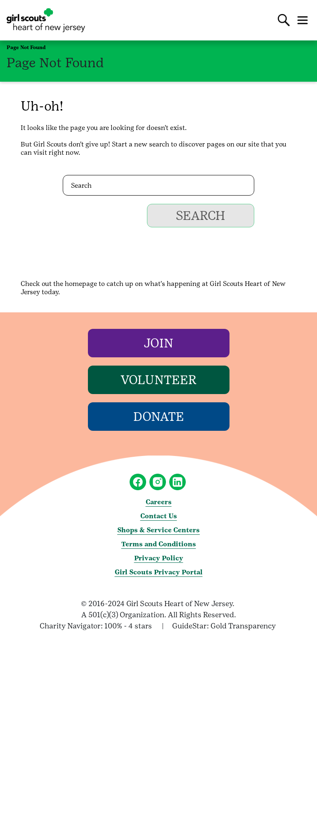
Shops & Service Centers (158, 530)
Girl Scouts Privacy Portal (159, 572)
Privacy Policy (158, 558)
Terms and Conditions (158, 544)
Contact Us (158, 516)
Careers (159, 502)
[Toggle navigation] (302, 20)
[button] (284, 20)
